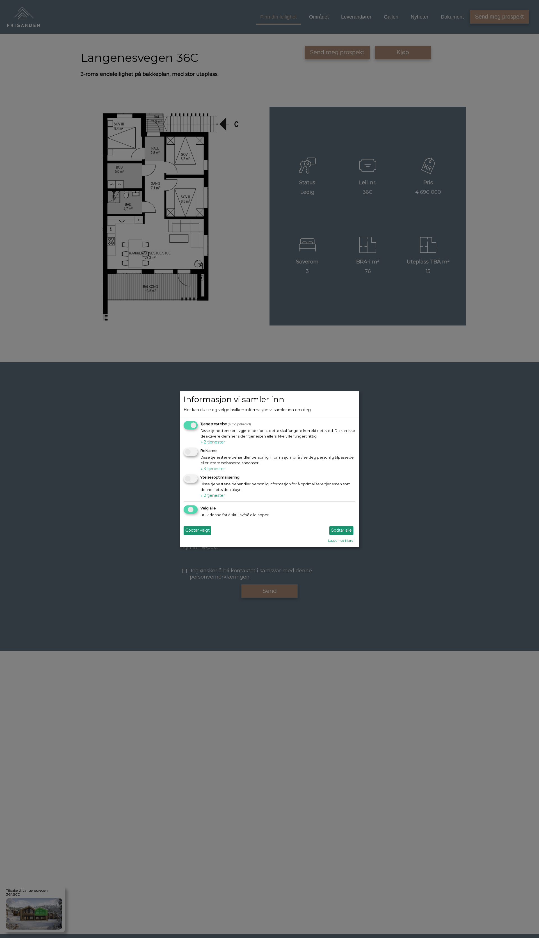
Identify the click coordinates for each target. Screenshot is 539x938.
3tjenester (212, 468)
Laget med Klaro (340, 541)
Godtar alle (341, 530)
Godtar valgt (197, 530)
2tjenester (212, 442)
